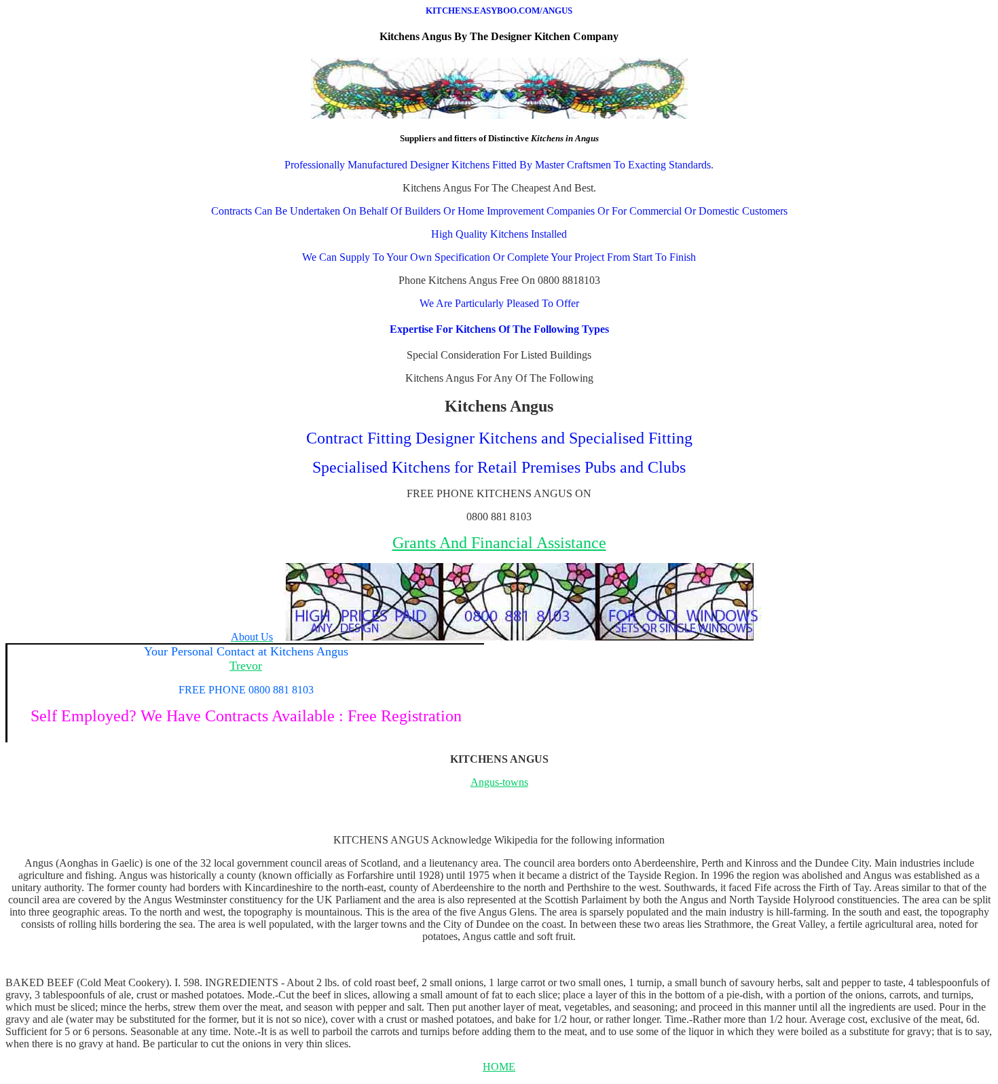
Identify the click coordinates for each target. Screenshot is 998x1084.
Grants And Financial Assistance (499, 543)
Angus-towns (499, 782)
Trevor (245, 665)
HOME (499, 1066)
